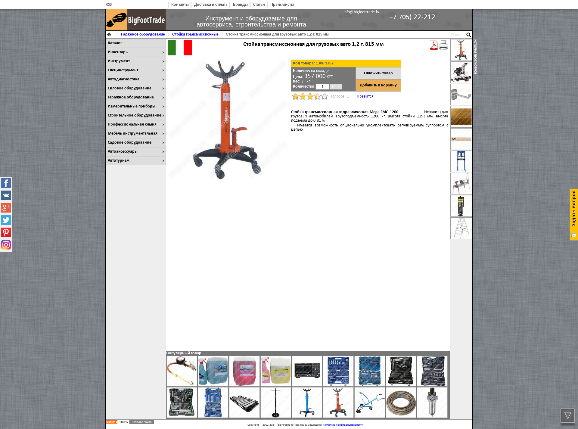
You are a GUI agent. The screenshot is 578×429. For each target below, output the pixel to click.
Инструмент (119, 61)
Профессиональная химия (132, 124)
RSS (109, 4)
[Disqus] (308, 268)
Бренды (240, 4)
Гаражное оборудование (131, 97)
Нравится (365, 96)
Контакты (180, 4)
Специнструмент (123, 70)
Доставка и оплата (211, 4)
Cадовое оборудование (129, 142)
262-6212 (412, 17)
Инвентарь (118, 52)
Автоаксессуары (123, 151)
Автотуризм (118, 160)
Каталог (115, 43)
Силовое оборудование (129, 88)
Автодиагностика (123, 79)
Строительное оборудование (134, 115)
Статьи (259, 4)
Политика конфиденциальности (343, 425)
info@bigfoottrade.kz (361, 12)
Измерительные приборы (131, 106)
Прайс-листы (282, 4)
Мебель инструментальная (132, 133)
